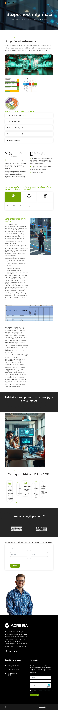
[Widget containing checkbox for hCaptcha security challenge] (40, 685)
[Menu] (52, 3)
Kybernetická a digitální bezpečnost (19, 128)
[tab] (13, 197)
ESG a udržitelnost (14, 122)
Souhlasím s (41, 691)
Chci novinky (34, 695)
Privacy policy (42, 707)
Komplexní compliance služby (17, 115)
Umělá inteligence (14, 140)
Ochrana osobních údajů (16, 134)
